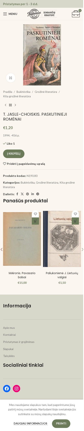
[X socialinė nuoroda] (22, 194)
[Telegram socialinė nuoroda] (37, 194)
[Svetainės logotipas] (42, 13)
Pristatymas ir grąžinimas (18, 341)
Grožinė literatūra (46, 91)
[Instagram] (16, 388)
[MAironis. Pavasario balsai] (22, 238)
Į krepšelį (13, 153)
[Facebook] (6, 388)
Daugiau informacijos (31, 423)
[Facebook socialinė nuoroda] (17, 194)
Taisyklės (9, 356)
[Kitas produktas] (15, 105)
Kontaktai (9, 334)
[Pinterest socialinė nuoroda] (27, 194)
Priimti (61, 423)
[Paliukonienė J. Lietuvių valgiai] (62, 238)
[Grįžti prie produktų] (10, 105)
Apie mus (9, 327)
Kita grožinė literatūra (17, 96)
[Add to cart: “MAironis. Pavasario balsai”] (35, 221)
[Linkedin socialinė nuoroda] (32, 194)
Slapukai (8, 349)
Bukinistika (23, 91)
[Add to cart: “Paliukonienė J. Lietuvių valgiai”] (75, 221)
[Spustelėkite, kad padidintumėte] (10, 77)
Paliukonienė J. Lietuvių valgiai (62, 275)
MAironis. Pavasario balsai (22, 275)
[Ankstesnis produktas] (5, 105)
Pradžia (7, 91)
